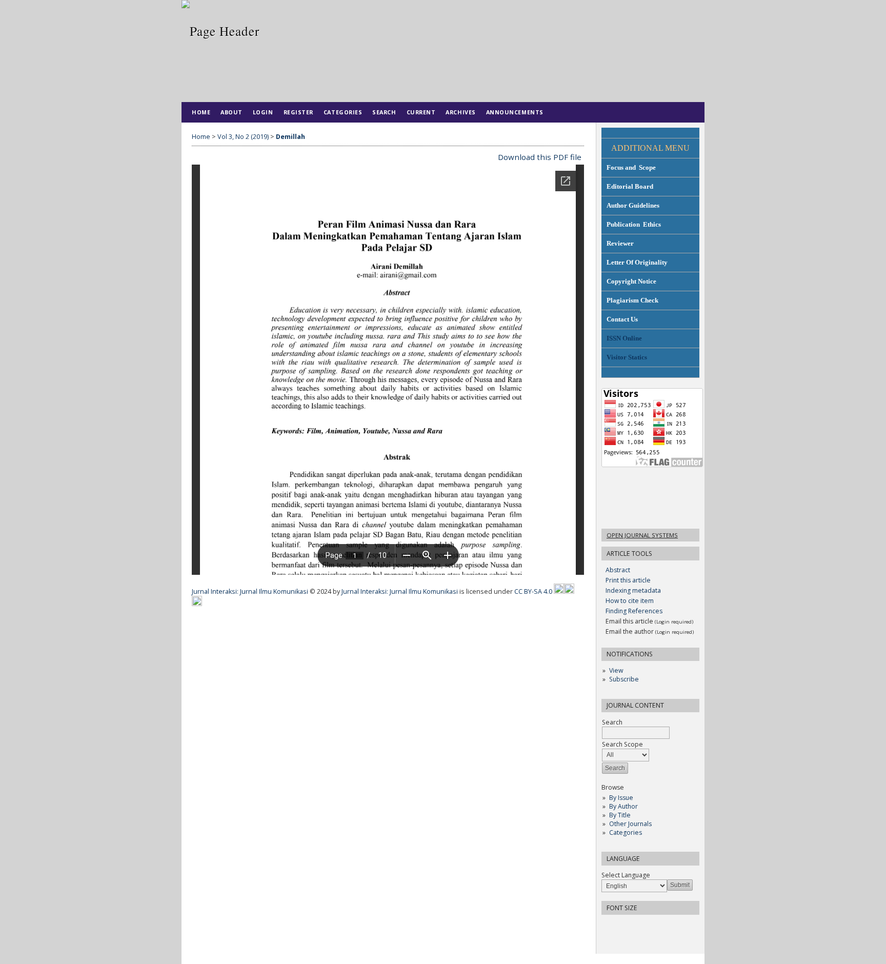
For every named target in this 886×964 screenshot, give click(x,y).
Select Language (625, 875)
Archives (460, 112)
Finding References (634, 611)
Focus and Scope (631, 167)
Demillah (290, 136)
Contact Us (622, 319)
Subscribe (624, 679)
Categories (625, 832)
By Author (623, 806)
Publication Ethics (634, 224)
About (231, 112)
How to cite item (630, 600)
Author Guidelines (633, 205)
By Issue (621, 797)
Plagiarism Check (632, 300)
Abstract (618, 570)
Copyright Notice (631, 281)
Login (263, 112)
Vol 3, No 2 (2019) (243, 136)
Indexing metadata (633, 590)
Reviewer (620, 243)
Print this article (628, 580)
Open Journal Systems (642, 535)
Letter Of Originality (637, 262)
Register (298, 112)
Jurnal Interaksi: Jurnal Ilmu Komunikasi (251, 591)
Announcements (514, 112)
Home (201, 112)
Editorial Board (630, 186)
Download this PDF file (539, 157)
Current (421, 112)
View (616, 670)
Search (384, 112)
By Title (620, 815)
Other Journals (630, 823)
